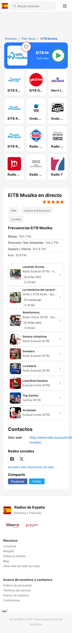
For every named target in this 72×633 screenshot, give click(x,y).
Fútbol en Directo (14, 556)
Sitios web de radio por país (21, 566)
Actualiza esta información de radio (31, 467)
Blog (6, 561)
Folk (13, 210)
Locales (16, 219)
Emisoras (11, 38)
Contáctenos (11, 600)
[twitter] (22, 459)
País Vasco (29, 38)
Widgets (8, 551)
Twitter (36, 481)
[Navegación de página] (65, 6)
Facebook (17, 481)
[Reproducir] (58, 55)
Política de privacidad (17, 585)
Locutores (9, 546)
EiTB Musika (49, 38)
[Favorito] (26, 47)
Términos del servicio (17, 590)
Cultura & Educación (37, 210)
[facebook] (12, 459)
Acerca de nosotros (16, 595)
